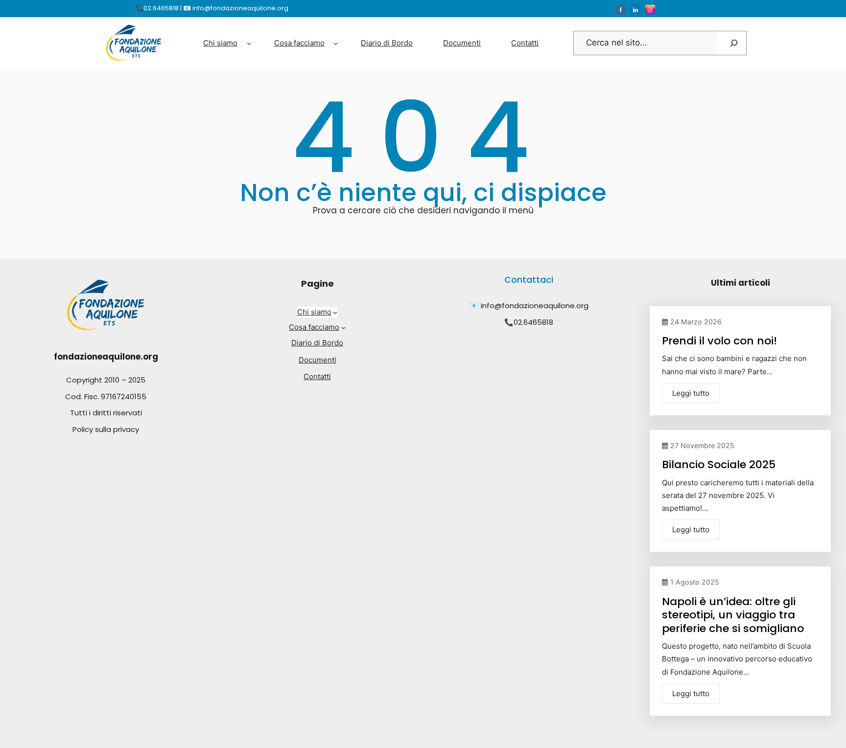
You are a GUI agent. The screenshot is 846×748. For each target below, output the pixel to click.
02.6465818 (533, 322)
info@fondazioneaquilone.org (534, 305)
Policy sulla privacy (105, 429)
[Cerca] (734, 43)
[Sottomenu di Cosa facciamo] (335, 43)
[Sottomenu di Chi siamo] (249, 43)
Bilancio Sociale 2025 (719, 464)
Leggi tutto (690, 393)
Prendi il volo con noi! (719, 340)
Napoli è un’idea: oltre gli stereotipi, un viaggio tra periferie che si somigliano (733, 615)
